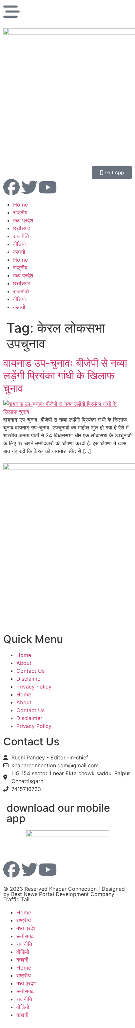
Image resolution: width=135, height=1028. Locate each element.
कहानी (19, 252)
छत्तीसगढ (21, 228)
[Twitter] (29, 187)
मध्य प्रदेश (23, 220)
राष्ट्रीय (20, 212)
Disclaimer (29, 678)
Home (20, 204)
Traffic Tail (16, 899)
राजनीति (21, 236)
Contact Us (30, 670)
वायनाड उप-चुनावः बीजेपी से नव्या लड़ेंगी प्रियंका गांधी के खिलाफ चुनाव (65, 376)
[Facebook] (11, 187)
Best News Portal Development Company (62, 894)
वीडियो (19, 244)
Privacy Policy (33, 686)
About (23, 663)
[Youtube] (47, 187)
